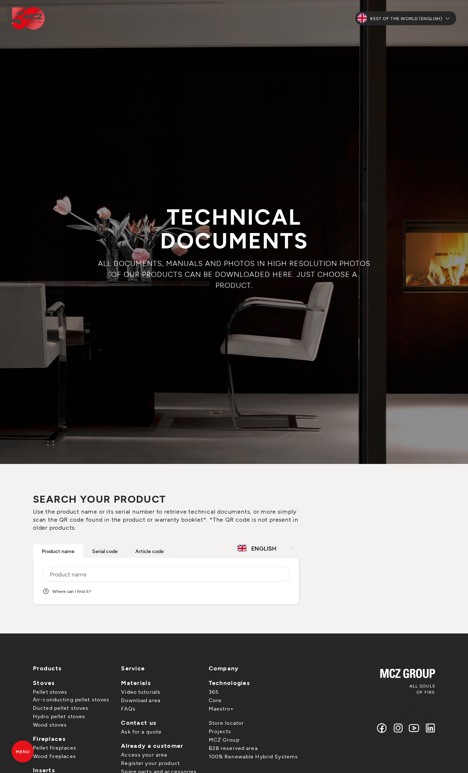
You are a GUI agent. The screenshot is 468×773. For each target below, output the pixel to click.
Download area (141, 700)
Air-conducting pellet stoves (71, 699)
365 (214, 692)
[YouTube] (414, 727)
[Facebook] (382, 727)
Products (47, 668)
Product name (58, 551)
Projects (220, 731)
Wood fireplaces (54, 756)
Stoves (44, 682)
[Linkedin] (428, 727)
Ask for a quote (141, 731)
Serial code (105, 551)
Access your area (144, 754)
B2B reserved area (233, 748)
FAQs (128, 708)
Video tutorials (141, 692)
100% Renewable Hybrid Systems (253, 756)
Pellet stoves (50, 692)
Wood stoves (50, 724)
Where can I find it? (71, 591)
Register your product (150, 763)
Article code (149, 551)
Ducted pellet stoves (60, 708)
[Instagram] (398, 727)
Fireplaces (49, 738)
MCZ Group (224, 739)
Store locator (226, 723)
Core (215, 700)
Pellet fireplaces (54, 748)
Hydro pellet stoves (59, 716)
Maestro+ (221, 708)
